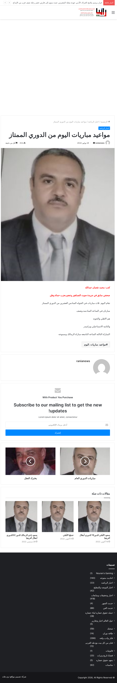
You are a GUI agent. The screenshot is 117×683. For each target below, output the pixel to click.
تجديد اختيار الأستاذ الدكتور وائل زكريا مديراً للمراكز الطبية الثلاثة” (74, 2)
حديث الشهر (107, 603)
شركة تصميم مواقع (18, 676)
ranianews (100, 143)
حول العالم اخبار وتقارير (102, 621)
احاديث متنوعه (106, 578)
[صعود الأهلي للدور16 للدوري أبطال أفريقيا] (94, 516)
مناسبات (109, 665)
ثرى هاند (5, 676)
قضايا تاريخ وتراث (105, 655)
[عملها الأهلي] (58, 516)
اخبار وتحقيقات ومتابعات (102, 595)
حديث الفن (108, 608)
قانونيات (109, 651)
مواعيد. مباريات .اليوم (95, 344)
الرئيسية (104, 121)
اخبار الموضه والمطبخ (103, 587)
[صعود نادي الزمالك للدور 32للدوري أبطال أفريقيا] (21, 516)
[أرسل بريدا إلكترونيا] (94, 143)
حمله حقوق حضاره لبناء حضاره (99, 613)
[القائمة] (113, 13)
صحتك (110, 628)
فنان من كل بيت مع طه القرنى (99, 643)
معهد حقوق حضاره (104, 660)
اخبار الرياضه (93, 121)
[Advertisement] (58, 43)
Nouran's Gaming (104, 573)
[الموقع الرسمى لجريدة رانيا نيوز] (92, 12)
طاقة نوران (108, 633)
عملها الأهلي (68, 535)
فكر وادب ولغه (106, 638)
